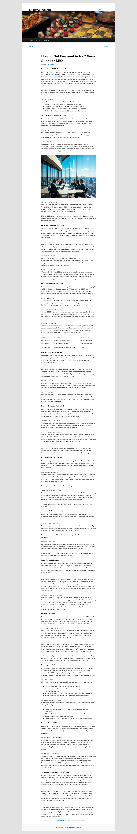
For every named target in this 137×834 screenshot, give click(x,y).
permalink (82, 821)
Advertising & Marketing (60, 821)
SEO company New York (88, 81)
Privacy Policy (47, 40)
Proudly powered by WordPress (73, 827)
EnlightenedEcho (40, 10)
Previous (32, 46)
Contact (38, 40)
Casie (69, 821)
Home (31, 40)
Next (106, 46)
